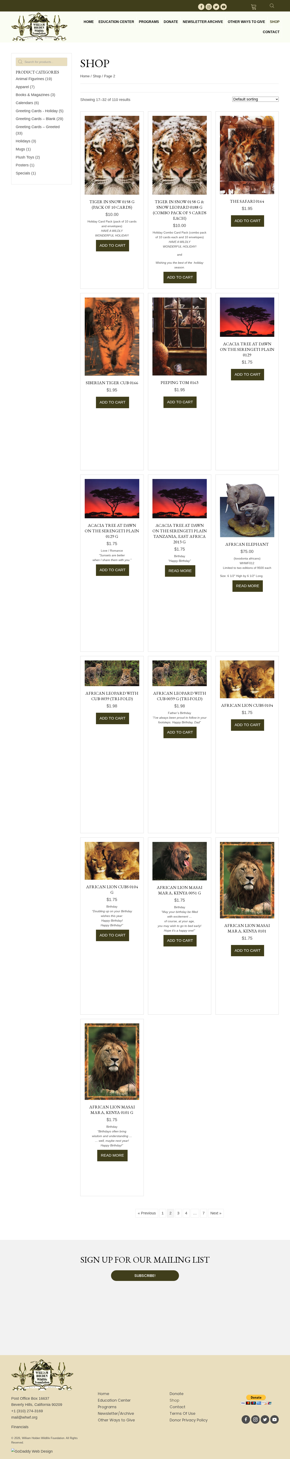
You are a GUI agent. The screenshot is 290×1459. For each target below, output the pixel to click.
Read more (180, 571)
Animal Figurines (30, 79)
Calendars (24, 103)
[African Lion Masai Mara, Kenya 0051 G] (179, 861)
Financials (19, 1427)
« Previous (147, 1213)
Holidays (23, 141)
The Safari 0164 (247, 201)
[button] (201, 7)
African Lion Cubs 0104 (247, 705)
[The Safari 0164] (247, 155)
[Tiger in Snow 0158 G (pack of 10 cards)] (112, 155)
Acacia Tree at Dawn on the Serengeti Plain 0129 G (112, 531)
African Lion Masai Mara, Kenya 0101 (247, 928)
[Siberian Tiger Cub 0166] (112, 336)
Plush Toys (25, 157)
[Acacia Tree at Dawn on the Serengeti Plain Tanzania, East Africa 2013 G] (179, 498)
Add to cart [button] (112, 245)
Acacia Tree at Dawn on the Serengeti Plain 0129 (247, 349)
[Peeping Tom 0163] (179, 336)
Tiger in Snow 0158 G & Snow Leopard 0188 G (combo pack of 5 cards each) (179, 210)
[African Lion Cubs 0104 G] (112, 860)
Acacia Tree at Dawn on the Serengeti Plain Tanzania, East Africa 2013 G (179, 534)
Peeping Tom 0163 (179, 382)
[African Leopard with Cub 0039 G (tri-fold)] (179, 673)
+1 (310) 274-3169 (27, 1411)
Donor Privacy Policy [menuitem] (189, 1420)
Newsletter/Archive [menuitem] (116, 1413)
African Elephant (247, 544)
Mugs (20, 149)
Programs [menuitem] (107, 1406)
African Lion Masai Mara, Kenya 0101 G (112, 1109)
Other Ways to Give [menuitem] (116, 1420)
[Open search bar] (272, 5)
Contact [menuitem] (177, 1406)
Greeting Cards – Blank (35, 119)
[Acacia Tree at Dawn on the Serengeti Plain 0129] (247, 317)
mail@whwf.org (24, 1417)
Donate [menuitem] (176, 1393)
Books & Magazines (32, 95)
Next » (215, 1213)
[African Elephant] (247, 508)
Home (85, 76)
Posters (22, 165)
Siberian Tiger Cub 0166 (112, 382)
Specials (23, 173)
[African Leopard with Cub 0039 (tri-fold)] (112, 673)
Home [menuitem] (103, 1393)
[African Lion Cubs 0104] (247, 679)
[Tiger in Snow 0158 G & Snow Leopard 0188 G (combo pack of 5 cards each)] (179, 155)
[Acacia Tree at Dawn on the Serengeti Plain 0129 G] (112, 498)
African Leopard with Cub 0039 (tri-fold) (111, 695)
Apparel (22, 87)
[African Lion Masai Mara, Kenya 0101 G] (112, 1061)
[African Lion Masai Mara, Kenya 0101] (247, 880)
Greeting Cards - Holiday (37, 111)
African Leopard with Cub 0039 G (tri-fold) (179, 695)
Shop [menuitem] (174, 1400)
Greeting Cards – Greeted (38, 127)
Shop (97, 76)
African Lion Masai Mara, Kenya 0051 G (179, 890)
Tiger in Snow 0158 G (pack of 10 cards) (112, 204)
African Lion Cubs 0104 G (112, 889)
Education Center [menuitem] (114, 1400)
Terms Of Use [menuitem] (182, 1413)
